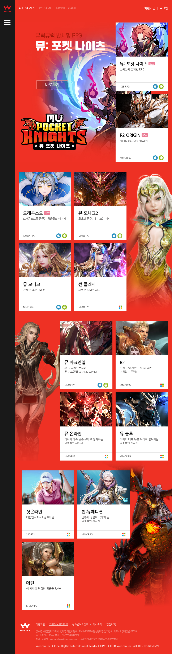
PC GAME (45, 8)
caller (7, 22)
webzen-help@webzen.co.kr (64, 639)
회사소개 (97, 624)
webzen (7, 8)
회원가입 (149, 8)
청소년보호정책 (80, 624)
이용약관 (40, 624)
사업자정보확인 (110, 639)
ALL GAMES (27, 8)
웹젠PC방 (111, 624)
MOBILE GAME (66, 8)
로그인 (164, 8)
